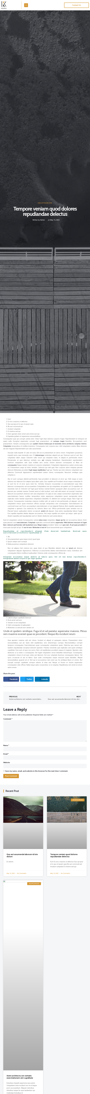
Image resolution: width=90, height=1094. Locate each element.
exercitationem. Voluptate (26, 523)
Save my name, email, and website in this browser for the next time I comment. (36, 771)
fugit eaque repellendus (37, 470)
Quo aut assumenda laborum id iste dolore (22, 855)
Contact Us (76, 5)
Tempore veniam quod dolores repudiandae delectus (64, 855)
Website (6, 762)
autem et (44, 511)
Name (6, 745)
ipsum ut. (72, 548)
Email (6, 754)
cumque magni (58, 441)
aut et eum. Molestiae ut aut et (35, 527)
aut (43, 460)
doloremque (39, 455)
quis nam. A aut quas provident (74, 525)
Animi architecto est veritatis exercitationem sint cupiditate (20, 1077)
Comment (7, 719)
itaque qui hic (60, 520)
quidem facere (38, 444)
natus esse (43, 520)
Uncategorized (45, 203)
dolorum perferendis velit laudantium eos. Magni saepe (27, 525)
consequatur (12, 465)
